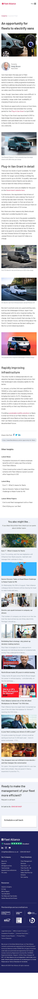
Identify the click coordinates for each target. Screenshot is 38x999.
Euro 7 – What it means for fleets (14, 485)
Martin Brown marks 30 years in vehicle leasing (18, 672)
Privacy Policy (21, 936)
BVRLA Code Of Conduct (20, 931)
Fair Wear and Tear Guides (9, 896)
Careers (3, 863)
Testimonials (5, 868)
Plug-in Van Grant (17, 111)
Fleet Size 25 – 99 (26, 868)
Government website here (15, 190)
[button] (32, 3)
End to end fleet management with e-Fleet (18, 502)
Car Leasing (24, 877)
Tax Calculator (5, 893)
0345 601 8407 (16, 807)
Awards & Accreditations (8, 870)
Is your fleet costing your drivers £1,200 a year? (18, 732)
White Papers (5, 891)
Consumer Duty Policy (22, 933)
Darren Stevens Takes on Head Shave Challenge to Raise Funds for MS (16, 490)
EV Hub (3, 889)
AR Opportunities (6, 865)
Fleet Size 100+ (25, 870)
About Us (4, 861)
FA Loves (4, 872)
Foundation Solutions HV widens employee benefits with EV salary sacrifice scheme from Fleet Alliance (17, 462)
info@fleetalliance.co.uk (9, 852)
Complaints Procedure (7, 933)
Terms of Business (6, 938)
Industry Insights (6, 887)
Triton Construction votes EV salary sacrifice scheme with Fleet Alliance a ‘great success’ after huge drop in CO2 (18, 471)
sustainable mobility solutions (18, 413)
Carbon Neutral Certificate (9, 898)
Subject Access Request (8, 936)
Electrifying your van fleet (12, 506)
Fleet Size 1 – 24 (25, 865)
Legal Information (6, 931)
